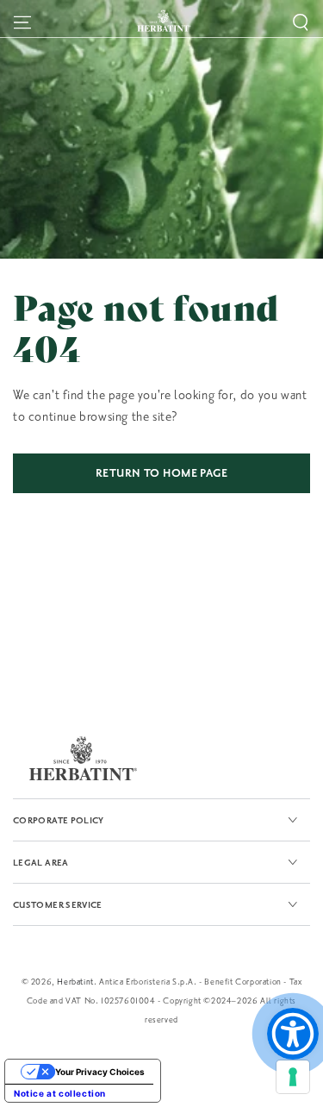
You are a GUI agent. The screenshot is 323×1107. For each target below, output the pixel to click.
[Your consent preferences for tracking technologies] (292, 1076)
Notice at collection (60, 1093)
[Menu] (22, 22)
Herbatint (75, 981)
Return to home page (162, 473)
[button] (300, 22)
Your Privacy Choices (100, 1071)
